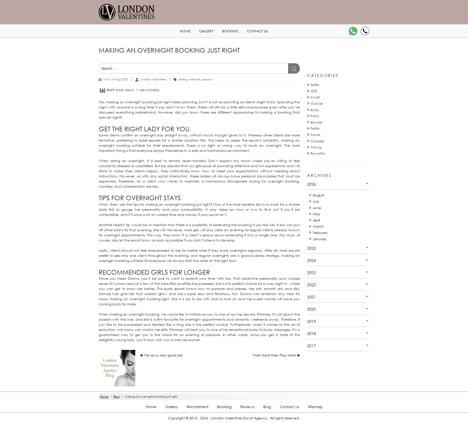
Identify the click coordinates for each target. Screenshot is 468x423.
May (316, 214)
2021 (311, 296)
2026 (311, 184)
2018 (311, 333)
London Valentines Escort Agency (239, 418)
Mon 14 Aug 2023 (115, 79)
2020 (311, 309)
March (318, 226)
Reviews (247, 406)
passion (207, 79)
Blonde (316, 122)
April (316, 220)
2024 (311, 260)
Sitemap (315, 406)
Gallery (206, 31)
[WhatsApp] (353, 31)
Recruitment (197, 406)
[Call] (365, 31)
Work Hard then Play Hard (274, 355)
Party (315, 116)
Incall (315, 97)
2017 (311, 345)
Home (185, 31)
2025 (311, 248)
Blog (267, 406)
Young (316, 147)
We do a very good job (163, 355)
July (316, 201)
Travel (315, 134)
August (318, 195)
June (317, 207)
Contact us (257, 31)
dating (183, 79)
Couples (317, 141)
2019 (311, 321)
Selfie (315, 84)
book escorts (150, 140)
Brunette (318, 153)
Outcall (317, 103)
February (320, 232)
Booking (230, 31)
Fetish (315, 128)
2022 (311, 284)
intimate (194, 79)
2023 (311, 272)
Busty (315, 109)
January (320, 239)
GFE (314, 91)
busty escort (174, 288)
